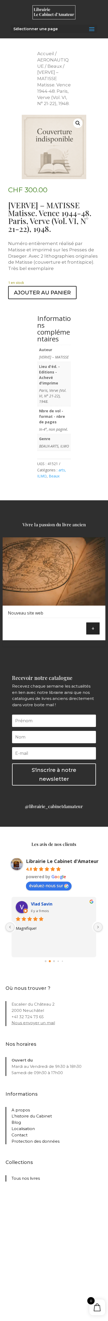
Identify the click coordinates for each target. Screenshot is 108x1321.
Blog (16, 1122)
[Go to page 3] (58, 961)
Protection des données (36, 1141)
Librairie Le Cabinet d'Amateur (62, 861)
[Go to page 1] (50, 961)
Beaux (54, 66)
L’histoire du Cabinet (32, 1116)
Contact (20, 1134)
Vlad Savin (41, 904)
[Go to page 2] (54, 961)
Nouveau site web (25, 613)
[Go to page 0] (46, 961)
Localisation (23, 1128)
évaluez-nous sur (46, 885)
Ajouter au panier (42, 292)
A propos (21, 1109)
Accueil (45, 53)
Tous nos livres (26, 1178)
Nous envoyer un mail (33, 1022)
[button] (78, 123)
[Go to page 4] (62, 961)
